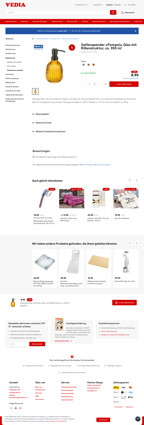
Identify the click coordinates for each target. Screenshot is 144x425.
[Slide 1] (35, 91)
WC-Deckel (11, 66)
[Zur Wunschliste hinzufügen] (105, 84)
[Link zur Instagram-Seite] (20, 408)
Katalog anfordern (62, 341)
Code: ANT (62, 31)
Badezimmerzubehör (15, 70)
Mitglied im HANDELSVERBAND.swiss (115, 335)
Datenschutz (40, 390)
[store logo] (15, 5)
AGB (37, 396)
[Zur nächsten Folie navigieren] (136, 180)
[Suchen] (113, 12)
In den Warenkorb (124, 84)
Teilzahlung (129, 407)
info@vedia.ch (14, 392)
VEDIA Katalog (67, 397)
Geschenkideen (67, 400)
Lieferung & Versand (68, 387)
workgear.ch (92, 391)
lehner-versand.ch (94, 385)
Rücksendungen (67, 390)
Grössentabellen (67, 393)
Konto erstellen (104, 164)
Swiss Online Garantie (109, 331)
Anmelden (88, 164)
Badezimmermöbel (14, 62)
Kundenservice (80, 5)
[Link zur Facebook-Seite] (11, 408)
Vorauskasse (118, 407)
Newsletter (97, 5)
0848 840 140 (14, 390)
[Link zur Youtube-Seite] (16, 408)
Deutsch (109, 5)
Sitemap (38, 393)
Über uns (38, 387)
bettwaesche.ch (93, 388)
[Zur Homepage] (33, 39)
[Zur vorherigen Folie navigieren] (130, 180)
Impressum (39, 399)
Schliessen (103, 420)
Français (117, 5)
